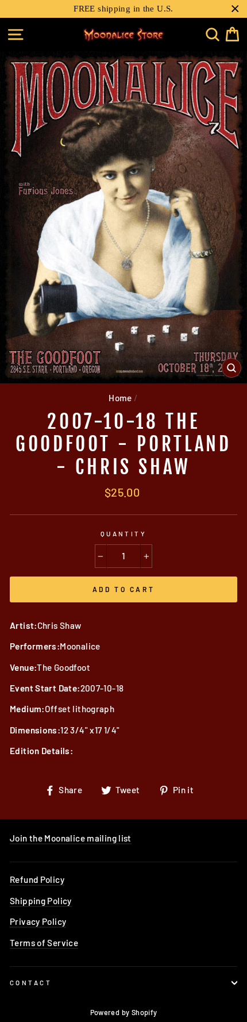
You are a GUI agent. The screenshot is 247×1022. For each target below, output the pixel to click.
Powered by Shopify (123, 1012)
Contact (31, 982)
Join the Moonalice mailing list (71, 838)
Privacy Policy (38, 921)
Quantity (124, 533)
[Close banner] (235, 9)
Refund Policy (37, 879)
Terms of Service (44, 943)
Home (120, 398)
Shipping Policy (41, 901)
